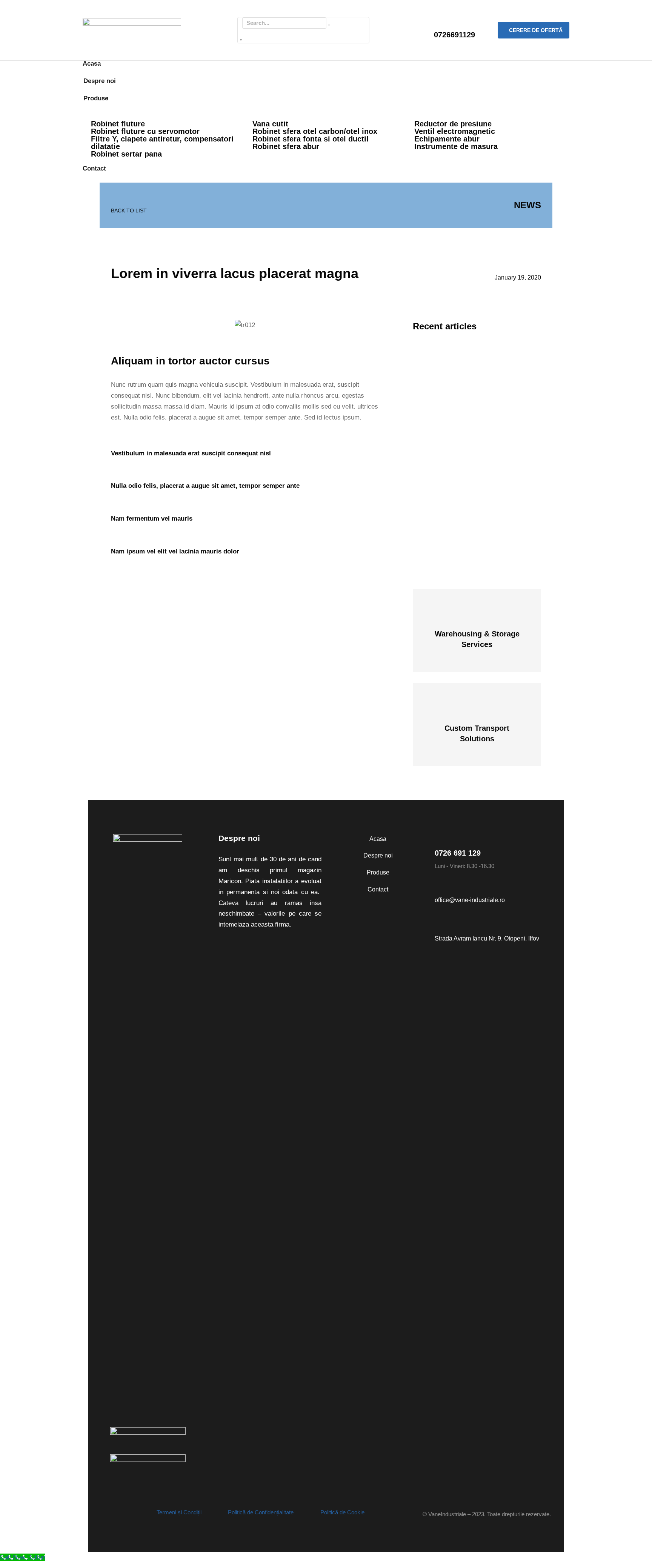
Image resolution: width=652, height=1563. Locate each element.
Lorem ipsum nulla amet (457, 496)
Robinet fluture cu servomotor (145, 131)
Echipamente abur (447, 139)
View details (477, 646)
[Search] (240, 39)
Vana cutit (270, 124)
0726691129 (454, 35)
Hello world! (439, 348)
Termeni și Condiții (179, 1512)
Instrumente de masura (456, 146)
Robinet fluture (118, 124)
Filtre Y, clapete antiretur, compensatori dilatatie (162, 143)
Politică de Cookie (342, 1512)
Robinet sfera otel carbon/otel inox (314, 131)
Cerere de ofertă (536, 30)
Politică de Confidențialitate (261, 1512)
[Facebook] (103, 1514)
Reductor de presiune (453, 124)
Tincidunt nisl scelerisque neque (470, 422)
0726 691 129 (458, 853)
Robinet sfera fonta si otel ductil (310, 139)
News (527, 205)
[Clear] (329, 25)
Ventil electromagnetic (454, 131)
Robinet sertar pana (126, 154)
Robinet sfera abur (285, 146)
